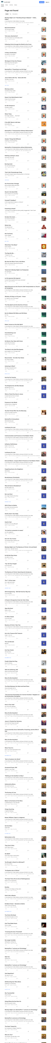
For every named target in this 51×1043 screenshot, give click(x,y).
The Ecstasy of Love (10, 792)
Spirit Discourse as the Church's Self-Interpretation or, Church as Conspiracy (22, 287)
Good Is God (8, 522)
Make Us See (8, 610)
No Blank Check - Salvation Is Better (15, 903)
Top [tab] (10, 14)
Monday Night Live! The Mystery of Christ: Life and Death (21, 547)
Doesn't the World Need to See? (13, 97)
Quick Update (8, 235)
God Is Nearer (8, 246)
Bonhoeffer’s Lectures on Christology (15, 1018)
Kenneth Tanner (18, 550)
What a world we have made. (11, 671)
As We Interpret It (10, 105)
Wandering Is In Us (9, 387)
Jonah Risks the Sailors (10, 343)
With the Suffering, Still (11, 669)
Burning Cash (8, 164)
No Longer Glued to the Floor (11, 496)
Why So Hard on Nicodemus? (13, 485)
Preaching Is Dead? (10, 208)
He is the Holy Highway (10, 706)
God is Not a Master (10, 895)
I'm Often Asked (9, 616)
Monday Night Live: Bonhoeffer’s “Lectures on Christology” (21, 1009)
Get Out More (8, 826)
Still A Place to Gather (11, 505)
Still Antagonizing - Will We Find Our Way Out (17, 591)
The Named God (8, 227)
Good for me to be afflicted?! (11, 523)
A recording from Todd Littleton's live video (15, 21)
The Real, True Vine (9, 79)
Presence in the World (11, 402)
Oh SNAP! (7, 853)
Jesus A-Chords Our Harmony (13, 721)
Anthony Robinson (29, 22)
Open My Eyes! (9, 608)
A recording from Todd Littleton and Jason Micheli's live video (19, 46)
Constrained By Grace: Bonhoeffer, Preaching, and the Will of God (22, 730)
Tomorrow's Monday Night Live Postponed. (17, 270)
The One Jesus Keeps (9, 29)
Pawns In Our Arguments (10, 880)
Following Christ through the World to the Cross (18, 44)
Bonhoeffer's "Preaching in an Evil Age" (16, 69)
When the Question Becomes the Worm (14, 263)
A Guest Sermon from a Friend (12, 395)
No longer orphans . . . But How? (12, 115)
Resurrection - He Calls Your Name (14, 357)
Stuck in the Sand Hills (11, 192)
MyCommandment (10, 27)
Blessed (6, 643)
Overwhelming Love (10, 332)
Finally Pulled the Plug (11, 661)
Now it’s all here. (8, 663)
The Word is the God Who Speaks (14, 349)
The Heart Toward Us (10, 1026)
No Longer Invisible (10, 940)
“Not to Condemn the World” (13, 759)
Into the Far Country (10, 377)
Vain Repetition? (9, 973)
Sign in (47, 2)
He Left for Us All (9, 557)
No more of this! (8, 864)
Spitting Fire (7, 958)
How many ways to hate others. (12, 855)
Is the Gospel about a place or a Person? (14, 202)
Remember (7, 471)
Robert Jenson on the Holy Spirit (14, 324)
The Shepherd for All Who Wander (14, 385)
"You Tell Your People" (11, 563)
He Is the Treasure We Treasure (13, 633)
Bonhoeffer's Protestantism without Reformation (18, 147)
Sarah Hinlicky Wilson (28, 439)
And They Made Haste (11, 923)
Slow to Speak (8, 925)
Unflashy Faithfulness (11, 444)
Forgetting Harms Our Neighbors (14, 469)
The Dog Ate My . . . (10, 253)
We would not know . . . (10, 786)
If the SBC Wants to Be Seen (12, 122)
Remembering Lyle (9, 420)
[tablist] (11, 14)
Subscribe (42, 2)
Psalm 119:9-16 (8, 635)
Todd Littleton (11, 22)
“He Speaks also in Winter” (12, 870)
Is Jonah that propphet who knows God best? (15, 280)
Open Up (7, 956)
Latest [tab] (7, 14)
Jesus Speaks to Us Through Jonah (12, 351)
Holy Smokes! (8, 994)
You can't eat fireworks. (10, 165)
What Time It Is (9, 748)
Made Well (7, 827)
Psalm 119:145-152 (9, 446)
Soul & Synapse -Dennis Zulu (31, 968)
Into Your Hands (9, 650)
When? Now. (8, 114)
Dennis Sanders (26, 603)
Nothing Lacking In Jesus (12, 155)
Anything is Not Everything (11, 140)
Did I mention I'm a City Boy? (11, 193)
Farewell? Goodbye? (10, 200)
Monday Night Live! (9, 487)
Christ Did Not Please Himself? (12, 723)
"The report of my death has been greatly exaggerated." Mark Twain (20, 210)
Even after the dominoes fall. (11, 507)
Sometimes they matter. (10, 90)
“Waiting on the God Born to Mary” (14, 775)
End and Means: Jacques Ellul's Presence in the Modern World (22, 460)
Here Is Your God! (9, 704)
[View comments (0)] (17, 24)
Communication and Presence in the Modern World (19, 435)
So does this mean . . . (11, 217)
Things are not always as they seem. (13, 889)
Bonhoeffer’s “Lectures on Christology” (16, 948)
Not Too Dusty (9, 233)
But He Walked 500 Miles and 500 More (16, 313)
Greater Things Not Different (13, 139)
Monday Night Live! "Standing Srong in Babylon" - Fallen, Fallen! (20, 18)
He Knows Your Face (9, 157)
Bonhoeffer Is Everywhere (12, 419)
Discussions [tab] (14, 14)
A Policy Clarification (11, 52)
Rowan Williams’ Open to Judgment (15, 817)
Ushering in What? (10, 366)
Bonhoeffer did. (8, 124)
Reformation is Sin (10, 837)
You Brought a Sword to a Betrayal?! (15, 862)
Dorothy (7, 887)
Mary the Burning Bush (11, 678)
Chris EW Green (28, 734)
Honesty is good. (8, 107)
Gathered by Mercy (10, 784)
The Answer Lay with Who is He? (12, 1036)
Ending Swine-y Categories (11, 404)
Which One (8, 225)
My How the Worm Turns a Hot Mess (15, 261)
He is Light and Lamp (9, 582)
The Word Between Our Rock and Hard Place (17, 686)
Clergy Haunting (9, 809)
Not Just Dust (8, 494)
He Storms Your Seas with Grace (14, 341)
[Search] (45, 14)
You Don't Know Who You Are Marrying (15, 410)
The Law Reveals (9, 641)
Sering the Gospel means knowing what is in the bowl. (17, 174)
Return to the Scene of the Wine (14, 801)
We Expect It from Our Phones (13, 61)
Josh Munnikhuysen (19, 22)
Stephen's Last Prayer (10, 769)
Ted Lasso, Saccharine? (11, 36)
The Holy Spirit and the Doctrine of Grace (16, 305)
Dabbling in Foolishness (10, 983)
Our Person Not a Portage (12, 183)
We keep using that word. (10, 368)
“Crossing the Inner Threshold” (13, 931)
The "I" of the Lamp (10, 580)
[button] (2, 4)
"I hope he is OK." (9, 255)
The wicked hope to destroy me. (12, 540)
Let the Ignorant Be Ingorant (12, 278)
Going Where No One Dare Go (13, 1001)
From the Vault (8, 565)
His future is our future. (10, 54)
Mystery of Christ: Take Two (12, 625)
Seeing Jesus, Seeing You (10, 941)
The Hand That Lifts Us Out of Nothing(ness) (17, 878)
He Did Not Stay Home (11, 555)
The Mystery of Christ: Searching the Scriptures (18, 572)
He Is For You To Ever (10, 538)
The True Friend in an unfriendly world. (14, 37)
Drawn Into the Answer (10, 99)
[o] (44, 19)
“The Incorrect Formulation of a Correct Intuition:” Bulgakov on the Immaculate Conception (22, 695)
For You (6, 315)
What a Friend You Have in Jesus (14, 394)
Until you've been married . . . (11, 412)
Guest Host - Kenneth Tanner (11, 548)
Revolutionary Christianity (12, 477)
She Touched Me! (9, 993)
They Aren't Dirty (9, 845)
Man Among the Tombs (10, 1003)
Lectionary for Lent (10, 427)
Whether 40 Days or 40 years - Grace (15, 296)
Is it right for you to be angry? (11, 298)
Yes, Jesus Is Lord (9, 975)
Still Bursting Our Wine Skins (13, 981)
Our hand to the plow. (10, 218)
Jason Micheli (18, 47)
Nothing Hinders (8, 334)
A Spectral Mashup (9, 811)
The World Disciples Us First (11, 916)
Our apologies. (8, 271)
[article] (25, 21)
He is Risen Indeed (9, 359)
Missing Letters (9, 89)
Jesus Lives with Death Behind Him (13, 749)
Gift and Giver (8, 651)
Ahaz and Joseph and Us (10, 688)
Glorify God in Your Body (11, 513)
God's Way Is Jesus (9, 847)
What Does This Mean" (11, 245)
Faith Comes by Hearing (10, 905)
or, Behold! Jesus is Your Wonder (12, 802)
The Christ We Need (10, 915)
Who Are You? (9, 1034)
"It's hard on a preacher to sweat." (14, 530)
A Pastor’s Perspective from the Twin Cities (17, 600)
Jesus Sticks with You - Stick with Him (15, 77)
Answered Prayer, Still (11, 767)
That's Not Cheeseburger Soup (13, 172)
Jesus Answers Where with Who (12, 185)
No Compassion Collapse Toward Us (13, 1028)
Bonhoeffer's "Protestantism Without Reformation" (19, 130)
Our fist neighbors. (9, 532)
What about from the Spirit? (11, 62)
